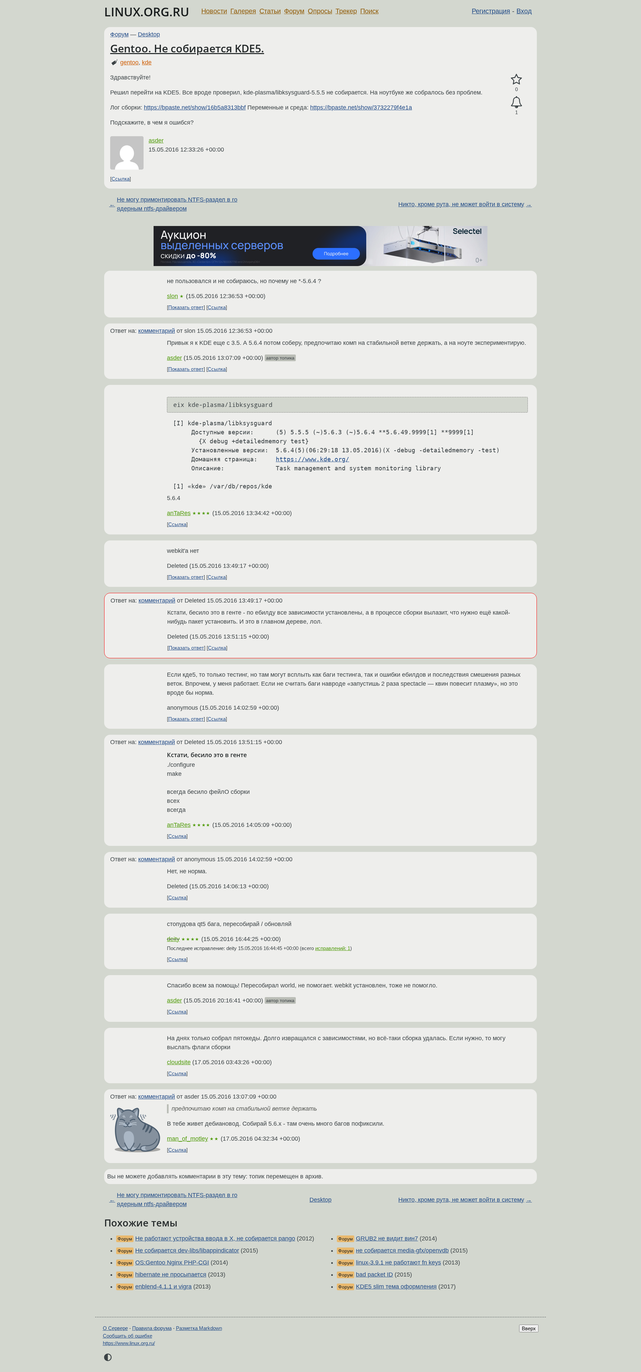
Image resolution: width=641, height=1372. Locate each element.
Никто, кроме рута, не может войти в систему (461, 204)
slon (172, 296)
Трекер (346, 11)
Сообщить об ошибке (127, 1336)
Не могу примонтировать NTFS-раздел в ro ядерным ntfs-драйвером (177, 204)
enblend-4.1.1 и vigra (163, 1286)
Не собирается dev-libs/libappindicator (187, 1250)
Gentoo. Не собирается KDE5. (187, 48)
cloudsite (179, 1062)
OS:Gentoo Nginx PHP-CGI (172, 1262)
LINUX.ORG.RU (146, 12)
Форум (294, 11)
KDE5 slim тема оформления (396, 1286)
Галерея (243, 11)
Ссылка (121, 179)
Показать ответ (186, 307)
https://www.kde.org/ (312, 459)
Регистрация (491, 11)
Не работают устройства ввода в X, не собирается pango (215, 1238)
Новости (214, 11)
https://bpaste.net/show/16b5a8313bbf (195, 107)
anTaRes (179, 513)
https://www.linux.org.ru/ (129, 1343)
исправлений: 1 (332, 948)
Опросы (320, 11)
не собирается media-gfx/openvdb (402, 1250)
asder (156, 140)
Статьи (270, 11)
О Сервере (115, 1328)
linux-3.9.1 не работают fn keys (398, 1262)
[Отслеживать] (516, 102)
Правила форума (152, 1328)
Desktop (149, 34)
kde (147, 62)
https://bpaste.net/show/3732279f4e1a (361, 107)
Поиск (369, 11)
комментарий (156, 330)
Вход (524, 11)
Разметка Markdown (199, 1328)
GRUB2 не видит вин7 (387, 1238)
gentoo (129, 62)
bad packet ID (374, 1274)
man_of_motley (187, 1138)
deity (173, 939)
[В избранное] (516, 79)
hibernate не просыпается (170, 1274)
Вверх (529, 1328)
